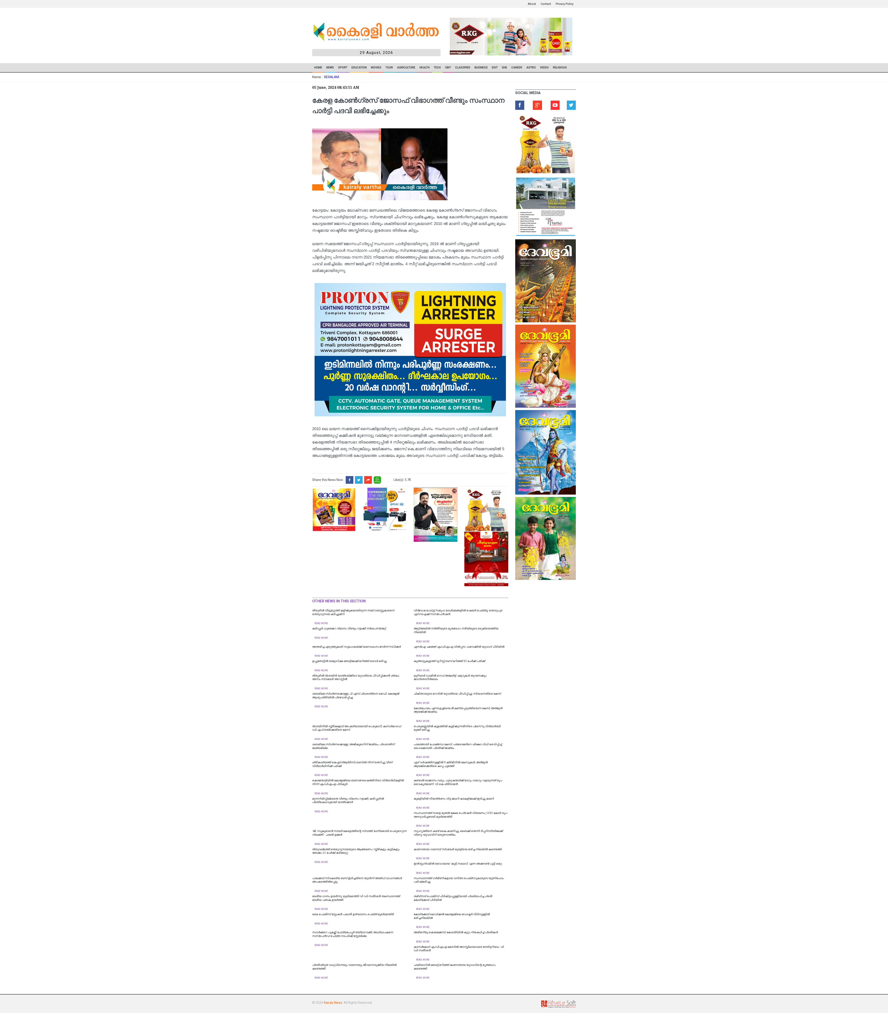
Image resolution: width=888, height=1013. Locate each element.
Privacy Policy (565, 4)
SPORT (342, 67)
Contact (546, 4)
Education (359, 67)
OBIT (448, 67)
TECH (437, 67)
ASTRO (531, 67)
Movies (376, 67)
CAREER (516, 67)
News (330, 67)
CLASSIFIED (462, 67)
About (532, 4)
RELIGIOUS (560, 67)
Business (481, 67)
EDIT (495, 67)
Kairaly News (333, 1002)
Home (318, 67)
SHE (504, 67)
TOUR (389, 67)
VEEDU (544, 67)
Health (424, 67)
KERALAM (331, 77)
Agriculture (406, 67)
